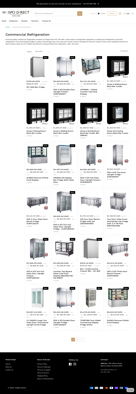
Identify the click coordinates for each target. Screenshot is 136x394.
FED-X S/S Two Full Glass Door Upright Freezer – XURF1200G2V (35, 274)
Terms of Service (43, 373)
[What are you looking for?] (79, 13)
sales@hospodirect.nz (109, 369)
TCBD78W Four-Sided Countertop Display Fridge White (90, 322)
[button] (14, 21)
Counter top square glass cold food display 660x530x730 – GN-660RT (63, 274)
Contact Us (9, 370)
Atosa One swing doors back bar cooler (117, 132)
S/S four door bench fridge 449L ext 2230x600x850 (90, 221)
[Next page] (82, 339)
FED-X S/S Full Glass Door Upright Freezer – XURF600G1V (91, 180)
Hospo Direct (20, 388)
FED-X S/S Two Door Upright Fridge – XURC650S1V (116, 174)
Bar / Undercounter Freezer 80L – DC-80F (90, 270)
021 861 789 (105, 372)
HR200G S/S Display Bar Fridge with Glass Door (63, 180)
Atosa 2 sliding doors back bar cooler (117, 85)
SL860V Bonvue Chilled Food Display (37, 179)
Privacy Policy (42, 364)
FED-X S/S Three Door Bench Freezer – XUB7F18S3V (117, 273)
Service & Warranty (44, 367)
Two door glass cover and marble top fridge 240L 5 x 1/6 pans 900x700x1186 (117, 222)
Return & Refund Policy (45, 379)
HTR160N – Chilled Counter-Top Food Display (88, 92)
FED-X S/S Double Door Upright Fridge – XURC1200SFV (64, 322)
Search (8, 364)
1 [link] (73, 339)
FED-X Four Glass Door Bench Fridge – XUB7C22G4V (37, 221)
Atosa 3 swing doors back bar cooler (36, 132)
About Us (9, 367)
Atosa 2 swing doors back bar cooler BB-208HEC (90, 133)
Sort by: (29, 52)
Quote (112, 13)
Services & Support (44, 370)
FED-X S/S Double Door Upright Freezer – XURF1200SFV (64, 92)
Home (8, 27)
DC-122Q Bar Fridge (36, 87)
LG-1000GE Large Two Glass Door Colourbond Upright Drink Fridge (37, 322)
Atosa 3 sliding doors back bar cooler (63, 132)
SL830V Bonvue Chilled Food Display (118, 321)
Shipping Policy (42, 376)
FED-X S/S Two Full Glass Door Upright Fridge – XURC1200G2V (63, 227)
